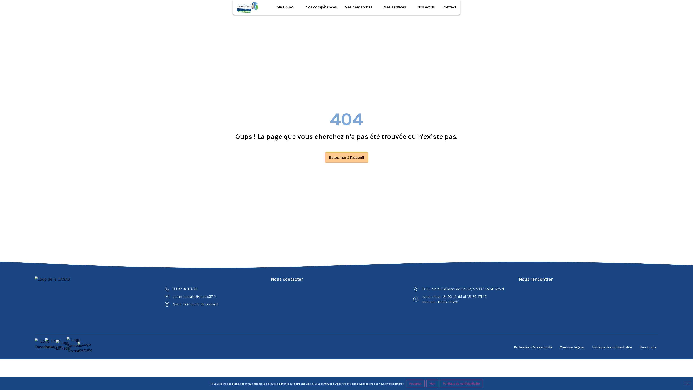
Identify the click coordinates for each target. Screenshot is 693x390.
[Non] (687, 383)
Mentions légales (572, 347)
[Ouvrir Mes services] (408, 7)
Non (432, 383)
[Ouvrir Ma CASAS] (296, 7)
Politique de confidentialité (612, 347)
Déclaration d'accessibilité (533, 347)
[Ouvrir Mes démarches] (374, 7)
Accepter (415, 383)
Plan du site (648, 347)
